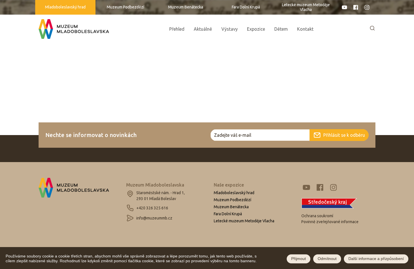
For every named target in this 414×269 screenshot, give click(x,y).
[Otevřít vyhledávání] (372, 29)
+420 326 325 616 (152, 208)
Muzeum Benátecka (185, 7)
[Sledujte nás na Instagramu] (368, 7)
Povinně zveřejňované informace (330, 221)
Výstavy (229, 29)
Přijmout (298, 259)
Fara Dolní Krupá (246, 7)
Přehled (176, 29)
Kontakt (305, 29)
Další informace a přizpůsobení (376, 259)
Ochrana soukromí (317, 216)
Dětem (281, 29)
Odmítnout (327, 259)
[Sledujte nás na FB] (355, 7)
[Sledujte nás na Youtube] (344, 7)
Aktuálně (203, 29)
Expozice (256, 29)
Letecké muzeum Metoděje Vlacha (306, 7)
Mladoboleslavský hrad (65, 7)
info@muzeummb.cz (154, 218)
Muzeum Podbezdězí (125, 7)
